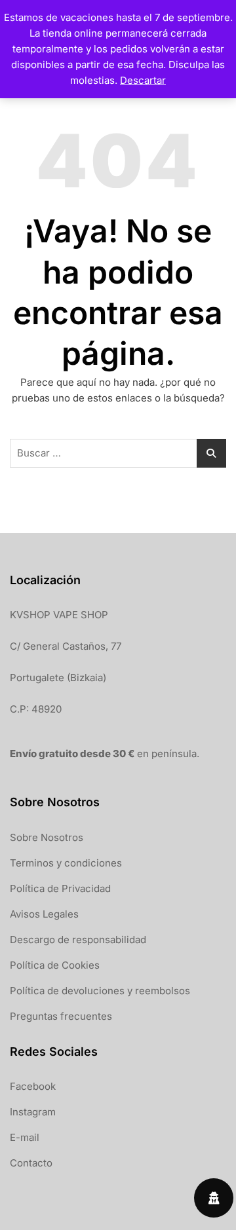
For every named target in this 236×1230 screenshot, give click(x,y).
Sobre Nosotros (46, 837)
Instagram (33, 1112)
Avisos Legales (44, 914)
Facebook (33, 1086)
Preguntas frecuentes (61, 1016)
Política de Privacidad (60, 888)
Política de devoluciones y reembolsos (100, 990)
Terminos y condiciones (66, 863)
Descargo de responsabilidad (78, 939)
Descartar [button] (143, 80)
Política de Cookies (55, 965)
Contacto (31, 1163)
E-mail (24, 1137)
